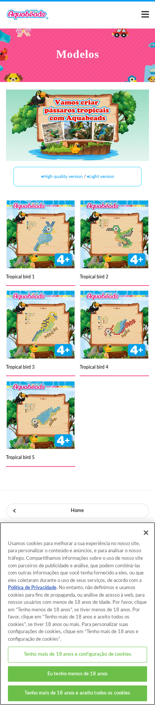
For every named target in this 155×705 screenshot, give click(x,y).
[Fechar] (146, 532)
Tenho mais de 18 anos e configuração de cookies (77, 654)
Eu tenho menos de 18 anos (77, 674)
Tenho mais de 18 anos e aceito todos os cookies (77, 693)
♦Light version (100, 176)
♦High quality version (62, 176)
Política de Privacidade (32, 587)
